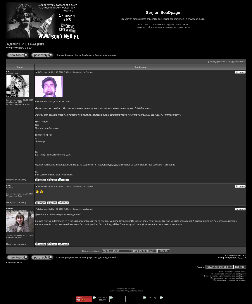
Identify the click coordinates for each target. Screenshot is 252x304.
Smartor (132, 289)
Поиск (147, 24)
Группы (170, 24)
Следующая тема (236, 62)
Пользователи (158, 24)
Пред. (21, 48)
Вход (187, 27)
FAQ (140, 24)
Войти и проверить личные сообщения (165, 27)
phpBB (120, 291)
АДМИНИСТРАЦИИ (25, 44)
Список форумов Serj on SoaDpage (74, 55)
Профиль (140, 27)
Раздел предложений (106, 55)
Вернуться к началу (16, 180)
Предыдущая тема (216, 62)
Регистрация (182, 24)
